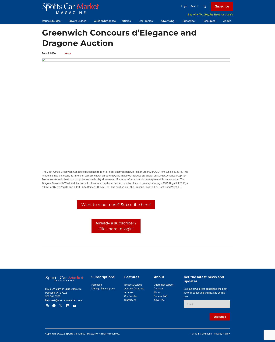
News (67, 53)
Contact (158, 288)
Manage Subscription (103, 288)
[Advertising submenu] (176, 21)
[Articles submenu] (132, 21)
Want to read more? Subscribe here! (116, 204)
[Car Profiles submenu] (154, 21)
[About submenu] (232, 21)
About (157, 292)
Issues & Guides (133, 284)
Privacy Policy (222, 333)
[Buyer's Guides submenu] (87, 21)
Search (194, 6)
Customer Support (164, 284)
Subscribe (222, 6)
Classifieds (130, 300)
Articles (128, 292)
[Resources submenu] (217, 21)
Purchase (96, 284)
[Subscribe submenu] (196, 21)
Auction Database (134, 288)
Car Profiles (130, 296)
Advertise (159, 300)
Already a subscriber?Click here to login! (116, 226)
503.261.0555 (52, 296)
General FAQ (161, 296)
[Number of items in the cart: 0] (204, 6)
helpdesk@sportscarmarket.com (63, 300)
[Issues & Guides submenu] (62, 21)
